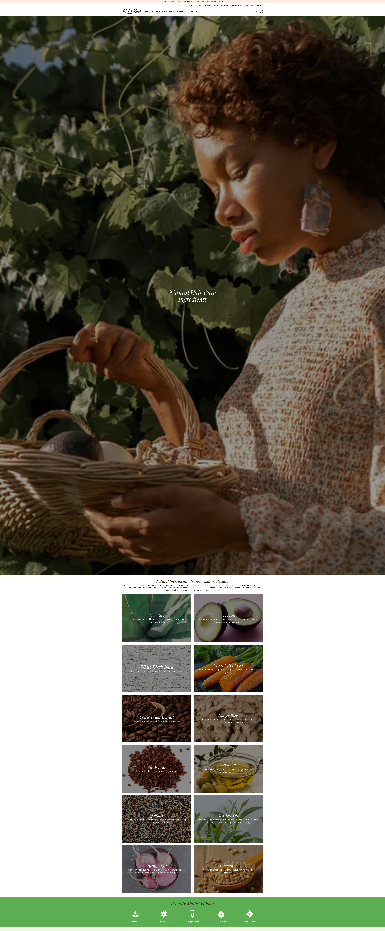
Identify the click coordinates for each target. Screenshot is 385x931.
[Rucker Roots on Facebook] (233, 6)
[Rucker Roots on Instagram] (236, 6)
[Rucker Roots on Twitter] (243, 6)
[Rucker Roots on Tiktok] (241, 6)
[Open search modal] (257, 12)
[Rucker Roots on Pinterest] (238, 6)
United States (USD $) (255, 5)
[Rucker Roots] (131, 11)
